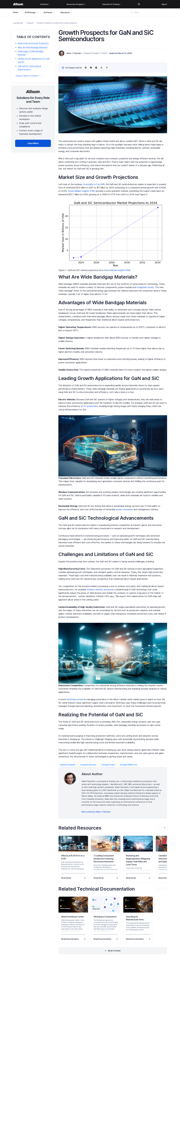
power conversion (124, 509)
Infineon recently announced (100, 589)
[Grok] (107, 68)
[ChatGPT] (86, 68)
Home (15, 12)
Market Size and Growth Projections (33, 43)
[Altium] (18, 4)
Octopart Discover (88, 765)
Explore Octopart (67, 765)
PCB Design (30, 12)
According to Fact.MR (93, 184)
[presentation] (164, 827)
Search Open (139, 4)
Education (65, 12)
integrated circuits (145, 287)
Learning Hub (18, 23)
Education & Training (111, 4)
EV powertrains (91, 406)
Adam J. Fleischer (73, 53)
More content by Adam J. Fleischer (96, 812)
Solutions (44, 4)
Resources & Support (75, 4)
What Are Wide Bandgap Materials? (33, 47)
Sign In (164, 4)
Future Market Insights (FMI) (81, 191)
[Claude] (96, 68)
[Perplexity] (91, 68)
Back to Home (114, 951)
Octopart (30, 23)
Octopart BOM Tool (128, 765)
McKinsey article (75, 699)
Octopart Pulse (108, 765)
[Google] (101, 68)
